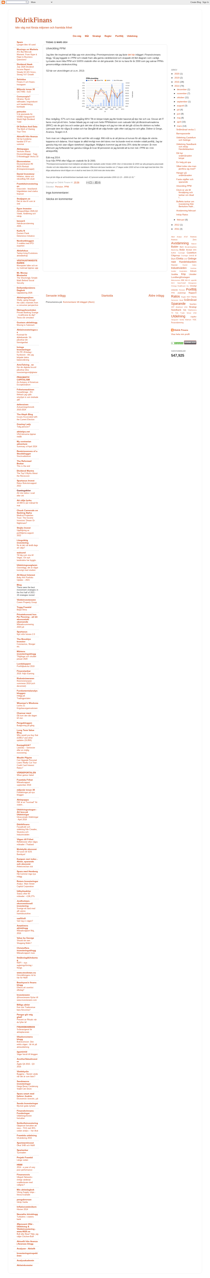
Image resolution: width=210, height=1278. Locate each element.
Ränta (193, 297)
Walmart (188, 320)
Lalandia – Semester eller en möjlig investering (26, 750)
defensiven (22, 404)
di (195, 255)
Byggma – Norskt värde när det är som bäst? (27, 1075)
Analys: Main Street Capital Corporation (25, 885)
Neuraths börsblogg (27, 1214)
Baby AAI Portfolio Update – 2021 (25, 578)
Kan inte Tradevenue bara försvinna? (26, 1008)
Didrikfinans (23, 824)
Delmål (191, 255)
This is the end (23, 466)
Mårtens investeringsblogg (26, 652)
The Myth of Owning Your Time (26, 130)
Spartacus (22, 632)
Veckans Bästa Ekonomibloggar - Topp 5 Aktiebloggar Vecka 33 (27, 154)
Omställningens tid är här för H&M (26, 976)
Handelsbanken (187, 261)
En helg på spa (183, 162)
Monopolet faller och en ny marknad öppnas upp (27, 266)
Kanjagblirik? (24, 745)
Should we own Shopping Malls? (24, 941)
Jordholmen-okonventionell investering (25, 903)
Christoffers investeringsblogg (26, 949)
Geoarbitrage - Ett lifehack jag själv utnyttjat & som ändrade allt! (27, 396)
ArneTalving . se (25, 365)
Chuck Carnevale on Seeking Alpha (27, 511)
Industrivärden (179, 268)
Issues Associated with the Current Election (27, 418)
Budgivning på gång (25, 725)
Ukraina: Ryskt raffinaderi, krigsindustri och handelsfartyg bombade (27, 103)
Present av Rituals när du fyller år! (27, 1020)
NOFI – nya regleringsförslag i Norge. (24, 965)
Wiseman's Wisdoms (27, 703)
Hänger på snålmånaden (184, 174)
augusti (181, 106)
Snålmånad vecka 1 (186, 129)
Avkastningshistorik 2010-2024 (25, 408)
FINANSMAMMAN (26, 1027)
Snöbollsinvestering (27, 1123)
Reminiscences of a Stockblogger (27, 452)
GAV (185, 259)
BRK (194, 250)
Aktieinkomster (25, 1265)
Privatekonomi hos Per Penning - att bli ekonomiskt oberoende (27, 618)
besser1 (21, 221)
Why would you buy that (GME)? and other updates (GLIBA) (27, 737)
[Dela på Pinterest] (99, 182)
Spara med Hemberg (27, 871)
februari (181, 220)
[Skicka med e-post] (87, 182)
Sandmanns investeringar (24, 1082)
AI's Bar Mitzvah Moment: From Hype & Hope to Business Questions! (27, 56)
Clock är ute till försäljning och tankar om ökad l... (185, 194)
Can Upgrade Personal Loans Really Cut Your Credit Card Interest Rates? (27, 764)
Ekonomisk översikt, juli (27, 1098)
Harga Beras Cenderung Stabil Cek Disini (27, 1087)
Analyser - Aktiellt (26, 1248)
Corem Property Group (27, 602)
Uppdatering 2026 (24, 293)
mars (179, 126)
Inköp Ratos (182, 214)
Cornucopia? (23, 96)
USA (194, 313)
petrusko (21, 112)
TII (172, 313)
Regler (108, 36)
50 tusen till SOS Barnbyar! (24, 853)
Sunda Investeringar (27, 1103)
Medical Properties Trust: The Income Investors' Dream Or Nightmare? (26, 519)
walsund (21, 553)
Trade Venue (185, 313)
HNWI (19, 1165)
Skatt (181, 300)
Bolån (182, 250)
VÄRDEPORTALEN (26, 772)
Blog (19, 585)
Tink (176, 313)
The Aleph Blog (25, 414)
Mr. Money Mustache (22, 274)
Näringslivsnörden (26, 310)
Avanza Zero (183, 240)
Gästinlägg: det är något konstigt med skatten (27, 568)
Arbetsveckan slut (25, 866)
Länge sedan (22, 1160)
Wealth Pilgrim (24, 758)
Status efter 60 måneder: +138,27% (26, 894)
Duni (173, 259)
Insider (173, 271)
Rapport (192, 293)
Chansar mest (24, 713)
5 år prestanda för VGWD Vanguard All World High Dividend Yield (26, 118)
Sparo (20, 42)
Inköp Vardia (22, 1202)
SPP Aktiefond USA (179, 307)
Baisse (193, 244)
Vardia (181, 320)
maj (179, 118)
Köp (183, 274)
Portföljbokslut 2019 (25, 666)
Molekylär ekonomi (27, 849)
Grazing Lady (24, 424)
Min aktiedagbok (25, 1190)
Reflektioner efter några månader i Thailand (27, 843)
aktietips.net (23, 432)
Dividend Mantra (25, 471)
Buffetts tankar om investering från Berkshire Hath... (185, 204)
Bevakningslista (190, 247)
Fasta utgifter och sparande (184, 180)
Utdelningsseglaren (27, 565)
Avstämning (180, 243)
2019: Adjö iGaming (25, 673)
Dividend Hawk (24, 64)
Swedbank (176, 310)
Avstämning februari (186, 210)
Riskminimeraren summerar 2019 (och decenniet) (26, 683)
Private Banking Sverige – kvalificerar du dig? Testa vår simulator (27, 315)
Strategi (96, 36)
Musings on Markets (27, 49)
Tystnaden (21, 1152)
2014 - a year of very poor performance (26, 1168)
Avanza (193, 237)
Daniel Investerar (25, 174)
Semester (174, 300)
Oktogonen (192, 283)
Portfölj (119, 36)
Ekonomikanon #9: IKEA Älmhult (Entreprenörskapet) (25, 166)
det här (131, 54)
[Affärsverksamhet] (177, 344)
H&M (173, 262)
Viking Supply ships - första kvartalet (26, 1193)
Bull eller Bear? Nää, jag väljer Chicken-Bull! (27, 1235)
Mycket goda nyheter (26, 1106)
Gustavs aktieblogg (27, 322)
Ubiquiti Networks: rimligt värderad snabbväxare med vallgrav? (25, 1181)
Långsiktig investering (23, 541)
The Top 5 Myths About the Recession (27, 474)
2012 (177, 225)
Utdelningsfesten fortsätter (24, 1117)
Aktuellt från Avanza (27, 136)
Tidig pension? (23, 427)
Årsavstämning (177, 323)
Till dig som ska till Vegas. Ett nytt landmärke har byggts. (27, 557)
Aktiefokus (22, 251)
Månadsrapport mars (26, 953)
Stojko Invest (24, 528)
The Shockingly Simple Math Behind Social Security (27, 280)
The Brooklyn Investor (24, 640)
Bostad (189, 250)
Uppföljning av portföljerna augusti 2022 (25, 533)
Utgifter (193, 317)
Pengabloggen (24, 723)
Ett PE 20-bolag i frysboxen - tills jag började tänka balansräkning (25, 356)
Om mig (77, 36)
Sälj (184, 310)
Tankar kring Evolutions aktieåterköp (27, 254)
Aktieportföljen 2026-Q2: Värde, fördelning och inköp (27, 213)
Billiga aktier (23, 1005)
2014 (177, 86)
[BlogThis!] (90, 182)
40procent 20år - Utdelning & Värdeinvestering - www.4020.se (26, 1228)
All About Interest (26, 575)
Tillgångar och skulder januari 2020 (26, 657)
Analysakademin (25, 1260)
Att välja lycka (24, 500)
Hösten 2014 (22, 1209)
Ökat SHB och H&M (26, 1145)
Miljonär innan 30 (26, 89)
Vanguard (174, 320)
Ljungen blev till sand (26, 44)
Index (194, 265)
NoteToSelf (181, 283)
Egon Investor (24, 208)
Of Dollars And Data (27, 126)
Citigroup (175, 255)
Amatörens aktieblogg (22, 927)
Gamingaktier (24, 490)
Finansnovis (23, 1174)
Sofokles (21, 79)
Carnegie (181, 253)
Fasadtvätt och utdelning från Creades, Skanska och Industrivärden (27, 831)
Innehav (193, 268)
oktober (181, 97)
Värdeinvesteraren (26, 600)
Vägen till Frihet (25, 839)
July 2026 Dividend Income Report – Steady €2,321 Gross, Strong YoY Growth (26, 71)
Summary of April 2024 (27, 446)
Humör (185, 265)
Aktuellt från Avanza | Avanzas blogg (27, 1242)
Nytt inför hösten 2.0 (26, 634)
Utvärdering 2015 (24, 1138)
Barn (182, 247)
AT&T (186, 237)
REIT (189, 297)
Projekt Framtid (25, 1157)
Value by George (25, 938)
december (182, 89)
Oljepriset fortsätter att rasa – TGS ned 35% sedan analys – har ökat (27, 1128)
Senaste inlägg (56, 295)
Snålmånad (190, 299)
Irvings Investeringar (24, 348)
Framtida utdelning (27, 1135)
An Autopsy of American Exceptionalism (27, 383)
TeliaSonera (192, 310)
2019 (177, 78)
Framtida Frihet (25, 780)
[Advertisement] (105, 282)
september (182, 102)
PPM (66, 187)
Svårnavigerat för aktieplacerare (24, 1030)
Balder (174, 246)
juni (179, 114)
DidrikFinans (33, 19)
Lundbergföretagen (180, 277)
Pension (59, 187)
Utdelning (132, 36)
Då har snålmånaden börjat (184, 155)
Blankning (174, 250)
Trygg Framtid (24, 607)
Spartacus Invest (25, 481)
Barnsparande (183, 133)
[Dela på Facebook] (96, 182)
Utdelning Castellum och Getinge (186, 138)
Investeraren (23, 995)
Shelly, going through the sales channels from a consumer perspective (27, 302)
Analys (179, 237)
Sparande (178, 304)
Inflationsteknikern (27, 1207)
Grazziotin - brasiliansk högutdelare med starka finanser (27, 191)
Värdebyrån (23, 1071)
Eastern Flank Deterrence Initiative (26, 234)
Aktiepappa (23, 149)
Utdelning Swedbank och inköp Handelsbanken (186, 146)
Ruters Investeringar (27, 881)
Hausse (174, 265)
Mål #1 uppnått (190, 280)
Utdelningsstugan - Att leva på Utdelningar (27, 812)
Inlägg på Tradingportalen (23, 697)
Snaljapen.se (23, 199)
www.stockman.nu (26, 973)
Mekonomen (175, 280)
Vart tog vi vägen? (25, 921)
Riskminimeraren (25, 678)
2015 (177, 82)
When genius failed (25, 775)
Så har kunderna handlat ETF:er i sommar (24, 141)
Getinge (192, 258)
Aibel (173, 237)
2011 (177, 229)
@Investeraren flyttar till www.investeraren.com (27, 998)
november (182, 93)
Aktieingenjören (25, 297)
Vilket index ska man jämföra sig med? (186, 167)
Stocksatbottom (24, 456)
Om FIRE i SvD (24, 92)
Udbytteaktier (24, 891)
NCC (173, 283)
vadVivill (21, 918)
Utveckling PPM (184, 186)
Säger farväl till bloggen (27, 1054)
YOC (194, 320)
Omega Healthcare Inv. (180, 286)
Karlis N (21, 231)
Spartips (193, 304)
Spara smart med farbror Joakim (25, 1095)
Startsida (107, 295)
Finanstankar (24, 671)
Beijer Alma (22, 610)
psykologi (182, 293)
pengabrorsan (24, 1199)
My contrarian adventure (24, 442)
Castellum (191, 253)
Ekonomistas (23, 161)
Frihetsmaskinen (25, 389)
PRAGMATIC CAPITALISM (23, 378)
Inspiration (183, 271)
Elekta (179, 258)
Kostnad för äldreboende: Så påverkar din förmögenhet (24, 339)
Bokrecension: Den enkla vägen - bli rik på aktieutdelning (27, 1044)
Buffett (173, 253)
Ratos (175, 296)
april (179, 122)
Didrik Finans (181, 330)
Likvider (192, 274)
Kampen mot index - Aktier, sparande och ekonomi (27, 861)
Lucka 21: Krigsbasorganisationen (27, 706)
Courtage (184, 255)
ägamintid (22, 1052)
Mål (87, 36)
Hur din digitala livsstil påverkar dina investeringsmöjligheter (27, 369)
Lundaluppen (24, 664)
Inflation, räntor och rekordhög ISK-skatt (26, 177)
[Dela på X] (93, 182)
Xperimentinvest (25, 1143)
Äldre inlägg (156, 295)
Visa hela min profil (180, 334)
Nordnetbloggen (25, 241)
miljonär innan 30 (26, 790)
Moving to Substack (26, 325)
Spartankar (22, 1150)
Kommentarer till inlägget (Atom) (79, 302)
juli (178, 110)
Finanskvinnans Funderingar (25, 1112)
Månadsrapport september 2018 (24, 783)
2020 (177, 74)
